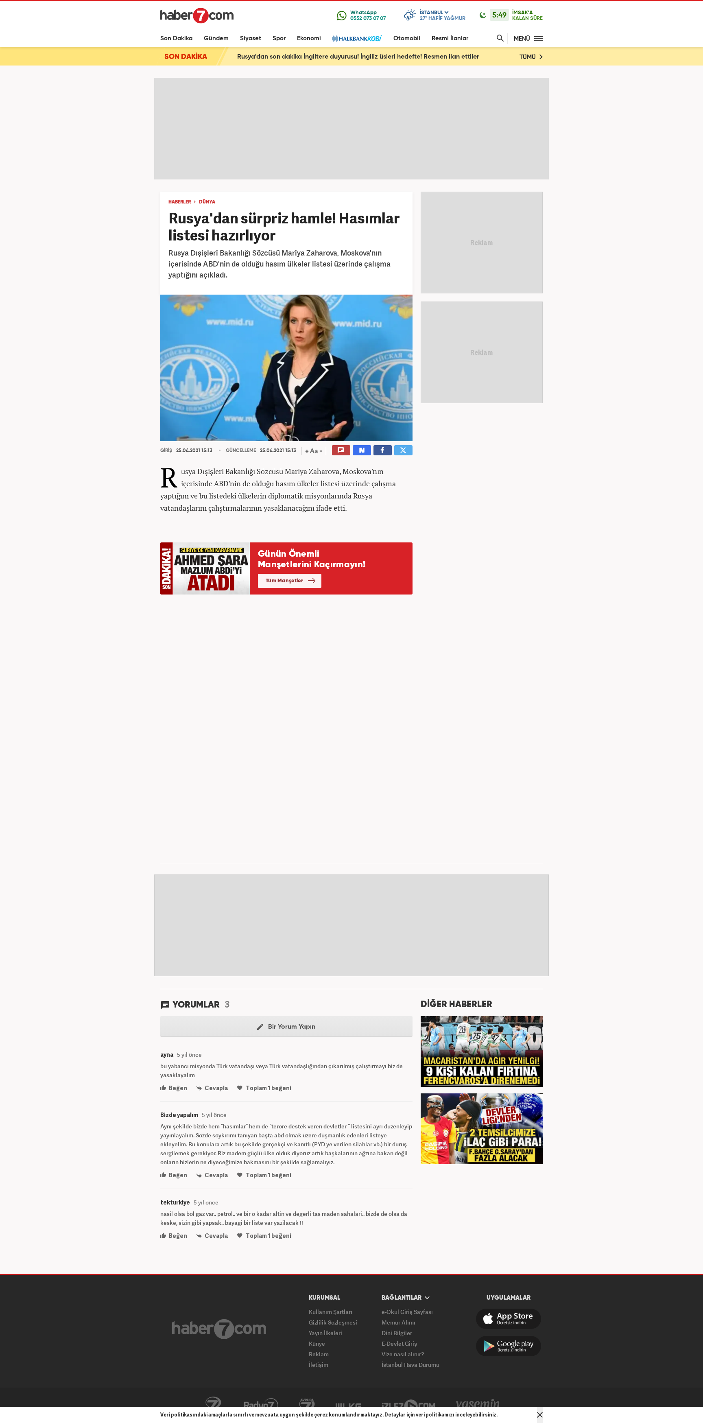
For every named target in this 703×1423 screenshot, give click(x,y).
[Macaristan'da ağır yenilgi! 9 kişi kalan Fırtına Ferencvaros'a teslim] (482, 1050)
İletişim (318, 1364)
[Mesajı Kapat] (540, 1415)
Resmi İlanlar (450, 38)
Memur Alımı (398, 1322)
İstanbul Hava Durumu (410, 1364)
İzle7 (408, 1405)
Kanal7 (213, 1405)
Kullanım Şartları (330, 1312)
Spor (279, 38)
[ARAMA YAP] (499, 38)
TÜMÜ (528, 57)
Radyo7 (261, 1405)
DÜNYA (207, 202)
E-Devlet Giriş (399, 1343)
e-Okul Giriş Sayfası (407, 1312)
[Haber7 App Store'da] (508, 1319)
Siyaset (250, 38)
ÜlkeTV (348, 1405)
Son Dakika (176, 38)
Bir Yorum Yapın (290, 1027)
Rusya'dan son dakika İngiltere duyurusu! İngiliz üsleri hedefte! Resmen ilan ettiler (358, 57)
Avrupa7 (307, 1405)
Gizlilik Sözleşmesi (333, 1322)
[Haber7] (197, 15)
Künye (317, 1343)
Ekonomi (309, 38)
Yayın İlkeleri (325, 1333)
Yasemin (478, 1405)
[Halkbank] (357, 38)
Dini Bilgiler (397, 1333)
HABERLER (179, 202)
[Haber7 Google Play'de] (508, 1346)
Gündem (216, 38)
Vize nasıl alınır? (403, 1354)
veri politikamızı (435, 1414)
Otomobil (406, 38)
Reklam (319, 1354)
